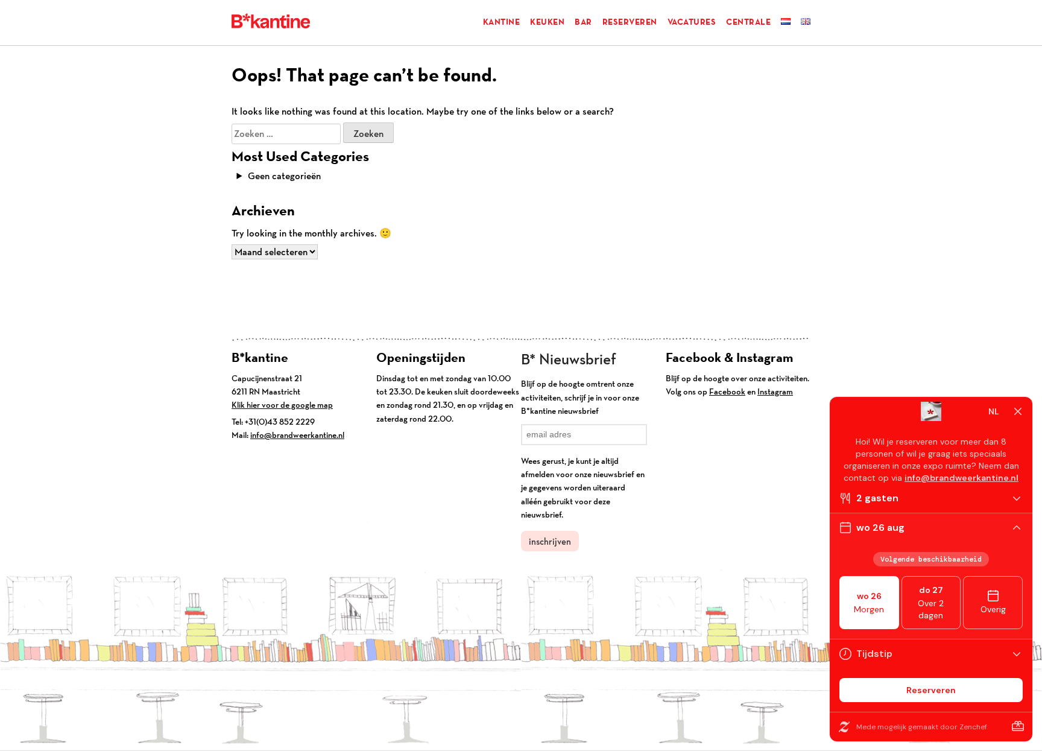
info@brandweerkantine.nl (297, 434)
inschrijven (550, 541)
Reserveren (629, 21)
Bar (583, 21)
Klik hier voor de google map (282, 404)
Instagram (775, 391)
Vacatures (692, 21)
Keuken (547, 21)
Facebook (727, 391)
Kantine (501, 21)
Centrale (748, 21)
